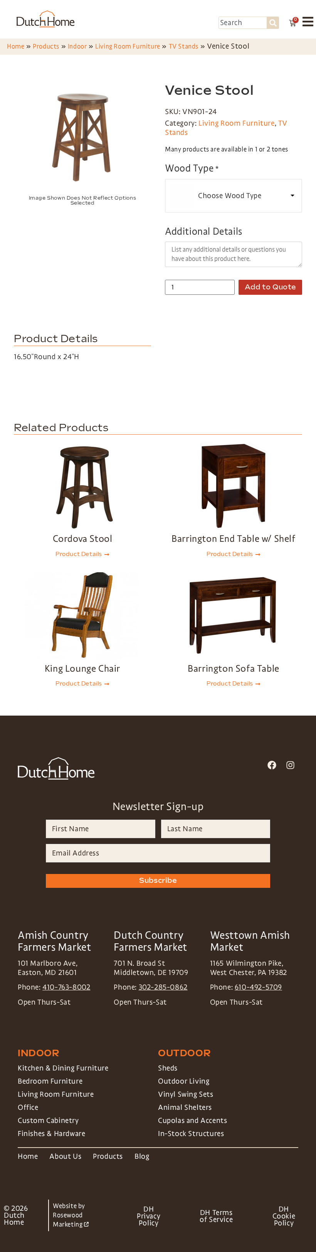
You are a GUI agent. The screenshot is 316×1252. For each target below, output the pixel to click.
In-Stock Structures (191, 1133)
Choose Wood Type (230, 195)
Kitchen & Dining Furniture (63, 1068)
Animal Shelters (185, 1107)
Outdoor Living (183, 1081)
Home (15, 46)
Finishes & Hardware (51, 1133)
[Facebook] (272, 765)
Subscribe (157, 881)
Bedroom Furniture (50, 1081)
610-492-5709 (258, 987)
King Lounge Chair (82, 668)
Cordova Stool (83, 538)
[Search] (273, 23)
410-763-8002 (66, 987)
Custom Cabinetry (48, 1120)
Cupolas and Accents (192, 1120)
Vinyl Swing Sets (185, 1094)
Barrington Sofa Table (233, 668)
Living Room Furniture (127, 46)
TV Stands (183, 46)
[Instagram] (290, 765)
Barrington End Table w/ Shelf (233, 538)
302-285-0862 (163, 987)
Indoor (77, 46)
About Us (65, 1156)
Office (28, 1107)
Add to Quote (270, 287)
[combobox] (243, 23)
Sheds (168, 1068)
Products (46, 46)
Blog (141, 1156)
